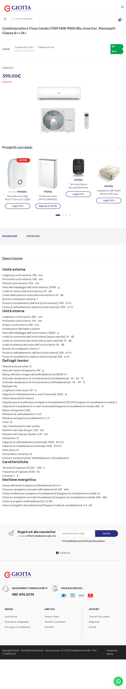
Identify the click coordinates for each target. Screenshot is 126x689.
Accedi (92, 627)
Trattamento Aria (46, 47)
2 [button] (63, 215)
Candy (6, 49)
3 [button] (66, 215)
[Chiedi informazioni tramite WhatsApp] (118, 681)
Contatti (49, 627)
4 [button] (69, 215)
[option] (63, 110)
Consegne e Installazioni (17, 627)
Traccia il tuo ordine (99, 616)
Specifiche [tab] (33, 236)
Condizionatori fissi (24, 47)
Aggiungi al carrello (48, 206)
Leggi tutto (17, 206)
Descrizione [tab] (9, 236)
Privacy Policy (52, 616)
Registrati (94, 621)
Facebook (65, 552)
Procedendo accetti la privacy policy (84, 541)
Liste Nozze (11, 616)
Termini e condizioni (55, 621)
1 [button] (58, 215)
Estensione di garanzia (17, 621)
